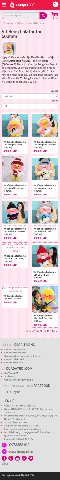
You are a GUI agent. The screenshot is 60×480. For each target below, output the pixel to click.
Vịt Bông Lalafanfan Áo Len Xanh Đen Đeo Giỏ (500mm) (15, 232)
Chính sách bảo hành (14, 359)
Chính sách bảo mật (13, 362)
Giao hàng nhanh (22, 451)
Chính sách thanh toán (15, 349)
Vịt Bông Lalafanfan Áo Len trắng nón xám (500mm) (45, 188)
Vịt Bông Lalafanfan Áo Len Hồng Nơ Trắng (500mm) (15, 145)
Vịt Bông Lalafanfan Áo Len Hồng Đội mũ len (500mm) (15, 188)
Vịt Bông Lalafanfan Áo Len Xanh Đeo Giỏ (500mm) (45, 232)
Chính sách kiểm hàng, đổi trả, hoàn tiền (23, 356)
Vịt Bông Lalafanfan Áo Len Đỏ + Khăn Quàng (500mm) (15, 259)
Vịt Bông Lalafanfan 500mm (29, 23)
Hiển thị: (54, 101)
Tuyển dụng (9, 376)
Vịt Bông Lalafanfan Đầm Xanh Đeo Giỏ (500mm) (43, 318)
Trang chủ (8, 23)
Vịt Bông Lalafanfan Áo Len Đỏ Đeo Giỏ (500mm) (45, 275)
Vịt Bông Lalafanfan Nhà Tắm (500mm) (13, 297)
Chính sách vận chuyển (15, 352)
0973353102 (19, 445)
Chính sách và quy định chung (18, 380)
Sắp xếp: (54, 91)
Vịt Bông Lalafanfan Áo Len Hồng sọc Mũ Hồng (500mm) (45, 145)
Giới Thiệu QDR (11, 373)
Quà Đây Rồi (13, 392)
